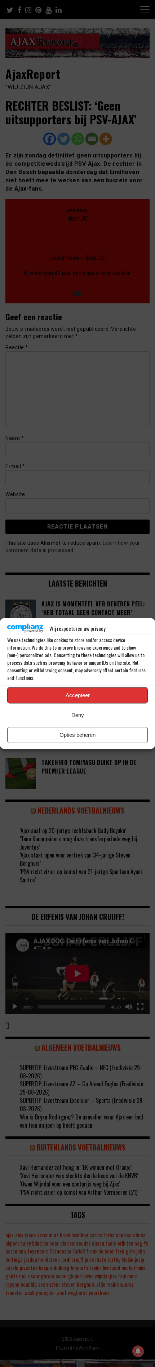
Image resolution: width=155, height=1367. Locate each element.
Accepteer (78, 695)
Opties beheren (77, 735)
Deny (77, 715)
